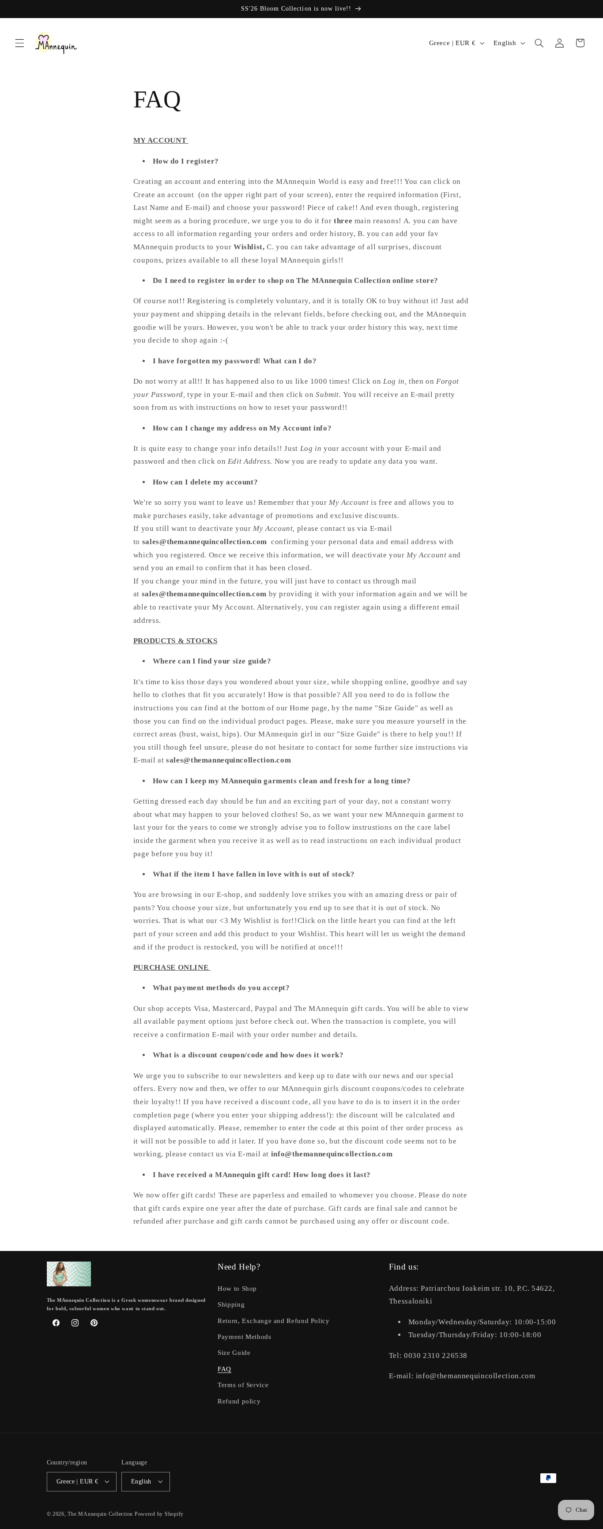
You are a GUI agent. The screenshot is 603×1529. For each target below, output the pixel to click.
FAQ (224, 1368)
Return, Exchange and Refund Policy (273, 1320)
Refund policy (239, 1400)
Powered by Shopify (159, 1513)
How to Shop (237, 1288)
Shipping (231, 1304)
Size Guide (234, 1352)
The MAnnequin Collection (101, 1513)
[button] (19, 43)
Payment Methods (244, 1336)
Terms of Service (243, 1384)
